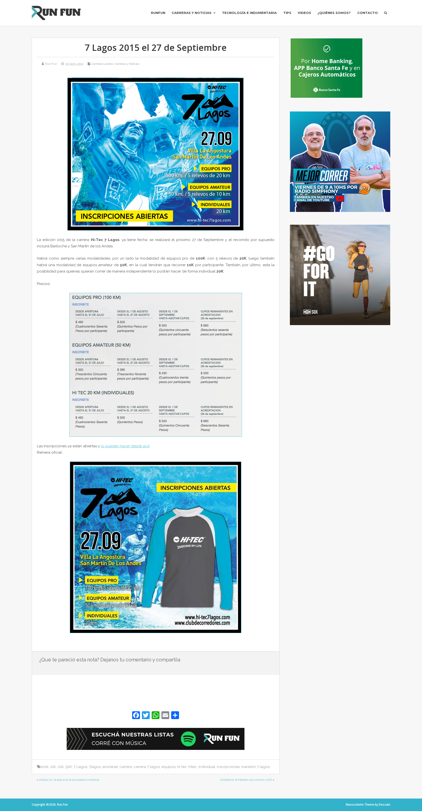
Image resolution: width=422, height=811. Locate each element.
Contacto (367, 13)
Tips (287, 13)
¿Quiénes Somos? (334, 13)
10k (53, 767)
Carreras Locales (102, 64)
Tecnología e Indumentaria (249, 13)
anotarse (110, 767)
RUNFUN (158, 13)
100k (45, 767)
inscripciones (228, 767)
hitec (192, 767)
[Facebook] (136, 715)
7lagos (95, 767)
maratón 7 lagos (255, 767)
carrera (125, 767)
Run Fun (51, 64)
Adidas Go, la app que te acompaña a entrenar (69, 779)
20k (61, 767)
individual (207, 767)
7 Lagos (80, 767)
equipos (168, 767)
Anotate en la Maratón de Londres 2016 (246, 779)
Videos (304, 13)
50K (68, 767)
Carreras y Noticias (191, 13)
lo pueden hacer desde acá (125, 446)
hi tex (182, 767)
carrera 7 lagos (147, 767)
